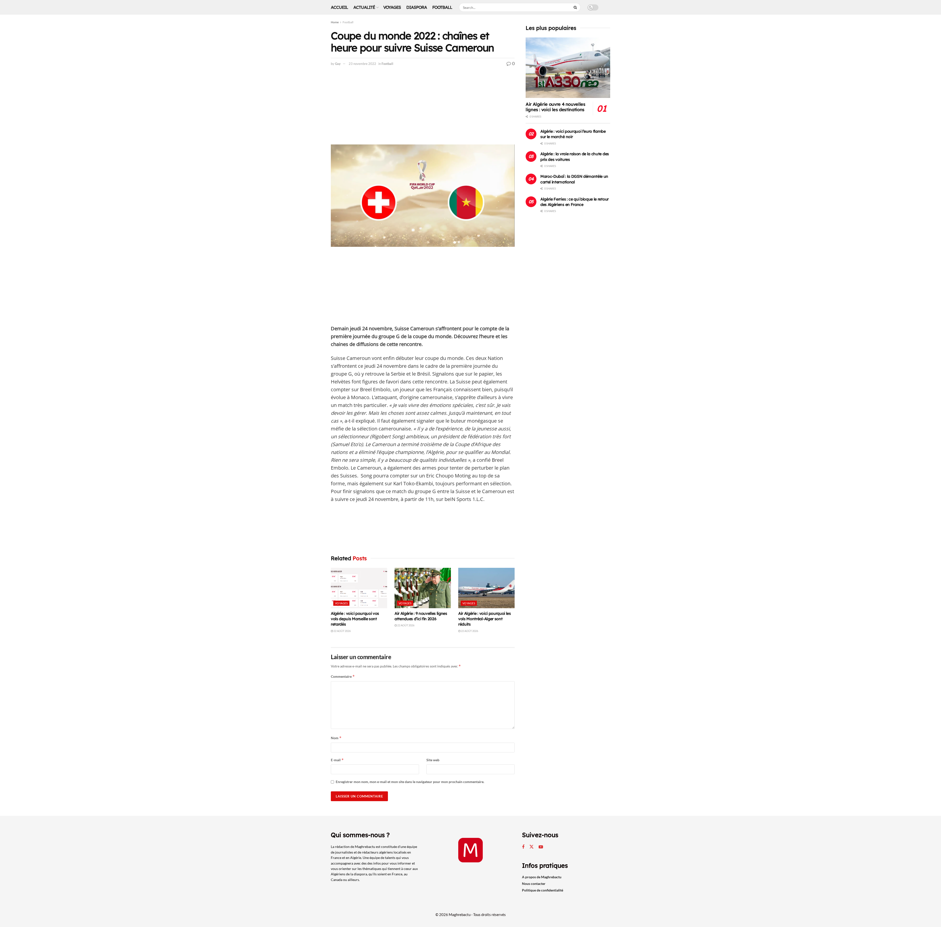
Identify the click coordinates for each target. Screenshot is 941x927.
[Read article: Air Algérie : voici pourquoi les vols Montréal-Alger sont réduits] (486, 588)
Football (442, 7)
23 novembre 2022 (362, 64)
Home (335, 22)
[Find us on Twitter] (531, 847)
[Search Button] (576, 7)
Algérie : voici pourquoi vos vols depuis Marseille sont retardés (355, 619)
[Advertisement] (423, 108)
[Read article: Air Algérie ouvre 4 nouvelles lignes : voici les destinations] (568, 67)
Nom (336, 738)
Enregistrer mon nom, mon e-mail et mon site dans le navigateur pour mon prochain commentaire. (410, 782)
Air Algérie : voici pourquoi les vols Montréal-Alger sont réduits (484, 619)
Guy (338, 64)
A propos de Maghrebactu (541, 877)
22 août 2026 (342, 630)
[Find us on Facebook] (523, 847)
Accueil (339, 7)
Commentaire (343, 676)
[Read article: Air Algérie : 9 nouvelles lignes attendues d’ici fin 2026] (423, 588)
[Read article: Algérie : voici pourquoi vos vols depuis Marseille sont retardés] (359, 588)
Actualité (364, 7)
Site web (432, 760)
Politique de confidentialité (542, 890)
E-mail (337, 760)
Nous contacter (533, 883)
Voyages (392, 7)
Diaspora (416, 7)
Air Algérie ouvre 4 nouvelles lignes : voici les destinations (555, 107)
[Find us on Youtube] (541, 847)
